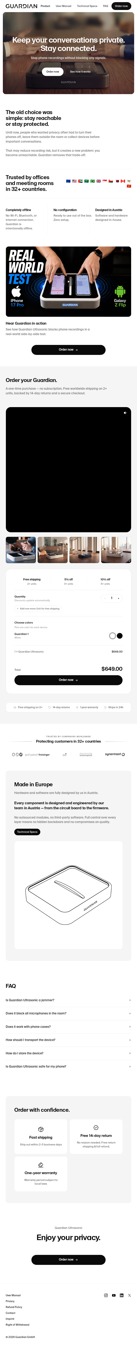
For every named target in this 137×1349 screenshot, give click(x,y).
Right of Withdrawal (17, 1324)
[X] (129, 1295)
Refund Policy (14, 1307)
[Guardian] (21, 6)
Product (45, 6)
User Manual (63, 6)
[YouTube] (114, 1295)
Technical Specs (87, 6)
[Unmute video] (125, 412)
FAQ (105, 6)
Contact (10, 1313)
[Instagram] (106, 1295)
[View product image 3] (84, 550)
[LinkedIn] (121, 1295)
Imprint (10, 1318)
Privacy (10, 1301)
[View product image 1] (52, 550)
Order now (121, 6)
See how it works (80, 71)
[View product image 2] (116, 550)
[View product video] (21, 550)
